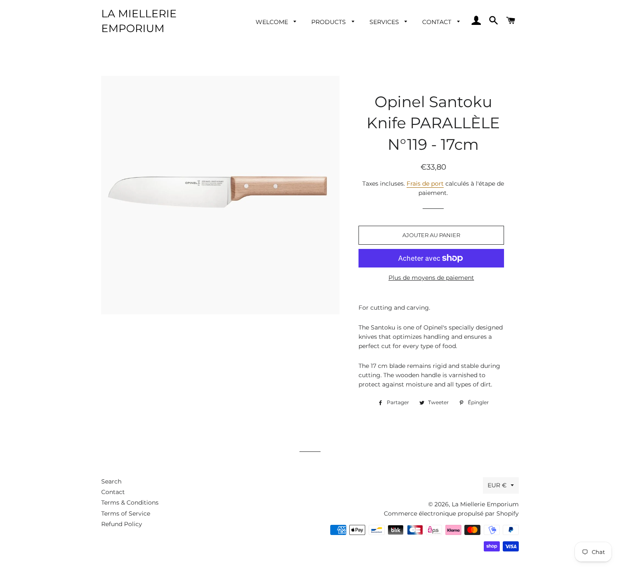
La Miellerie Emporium (139, 21)
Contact (437, 22)
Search (111, 481)
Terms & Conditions (130, 502)
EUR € (497, 485)
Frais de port (425, 183)
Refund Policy (121, 524)
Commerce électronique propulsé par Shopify (451, 513)
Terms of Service (125, 513)
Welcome (273, 22)
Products (329, 22)
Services (385, 22)
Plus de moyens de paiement (431, 277)
